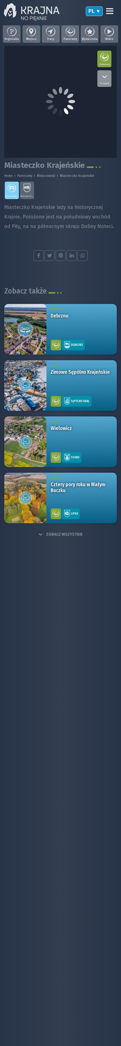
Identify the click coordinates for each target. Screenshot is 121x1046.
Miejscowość (46, 176)
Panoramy (70, 39)
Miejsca (31, 39)
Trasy (50, 39)
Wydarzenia (90, 39)
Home (8, 176)
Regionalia (12, 39)
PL (91, 11)
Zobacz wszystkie (64, 534)
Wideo (109, 39)
